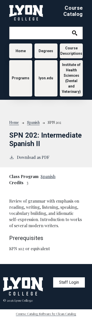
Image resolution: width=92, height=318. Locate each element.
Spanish (33, 122)
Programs (20, 78)
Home (21, 51)
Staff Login (69, 282)
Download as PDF (33, 157)
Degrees (46, 51)
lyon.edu (46, 78)
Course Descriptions (71, 51)
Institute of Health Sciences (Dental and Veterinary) (71, 78)
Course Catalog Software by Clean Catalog (46, 314)
